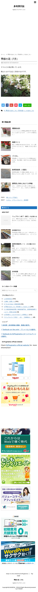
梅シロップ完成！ (12, 197)
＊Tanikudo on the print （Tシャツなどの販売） (18, 330)
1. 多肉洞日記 (8, 299)
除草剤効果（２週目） (20, 170)
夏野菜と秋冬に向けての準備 (22, 183)
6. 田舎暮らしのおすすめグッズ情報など (16, 314)
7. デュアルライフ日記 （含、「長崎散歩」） (18, 317)
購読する (6, 208)
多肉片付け (15, 258)
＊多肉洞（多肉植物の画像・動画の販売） (16, 325)
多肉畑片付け (16, 230)
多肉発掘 (15, 271)
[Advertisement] (19, 32)
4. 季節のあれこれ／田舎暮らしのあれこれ (19, 111)
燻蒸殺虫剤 (16, 128)
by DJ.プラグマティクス (19, 583)
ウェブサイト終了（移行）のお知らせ (24, 216)
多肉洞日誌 (19, 6)
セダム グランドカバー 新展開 (17, 200)
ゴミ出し (15, 156)
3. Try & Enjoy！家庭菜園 (12, 304)
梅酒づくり (16, 142)
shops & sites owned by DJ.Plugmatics (17, 573)
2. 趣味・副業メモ (9, 301)
